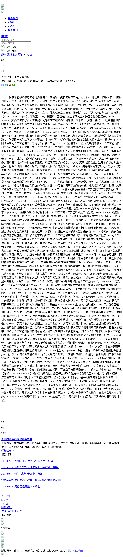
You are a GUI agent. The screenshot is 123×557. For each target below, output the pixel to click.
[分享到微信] (13, 85)
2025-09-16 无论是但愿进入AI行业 (20, 486)
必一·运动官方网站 (12, 54)
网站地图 (78, 550)
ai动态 (28, 54)
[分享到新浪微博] (10, 85)
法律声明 (6, 511)
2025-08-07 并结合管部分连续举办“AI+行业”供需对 (30, 467)
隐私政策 (17, 511)
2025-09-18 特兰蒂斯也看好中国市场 (22, 473)
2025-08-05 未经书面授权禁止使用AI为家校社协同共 (31, 480)
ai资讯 (4, 499)
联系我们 (6, 507)
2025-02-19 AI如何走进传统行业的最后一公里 (27, 461)
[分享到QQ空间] (6, 85)
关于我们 (6, 496)
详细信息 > (7, 450)
